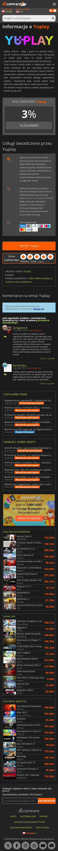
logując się (38, 308)
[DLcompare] (29, 810)
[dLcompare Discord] (51, 846)
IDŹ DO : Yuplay (29, 246)
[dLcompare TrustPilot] (33, 846)
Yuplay (27, 271)
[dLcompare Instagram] (25, 846)
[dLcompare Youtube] (42, 846)
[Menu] (54, 4)
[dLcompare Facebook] (16, 846)
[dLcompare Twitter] (7, 846)
